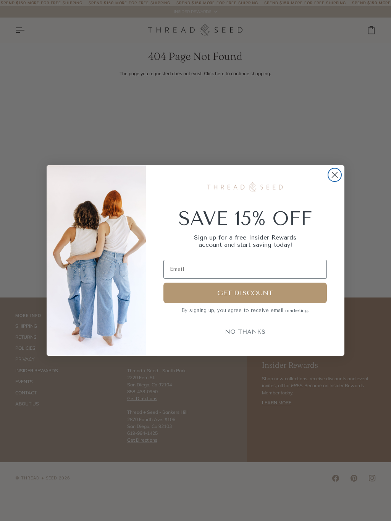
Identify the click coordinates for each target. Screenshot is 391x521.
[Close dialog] (334, 175)
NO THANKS (245, 331)
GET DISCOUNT (245, 293)
